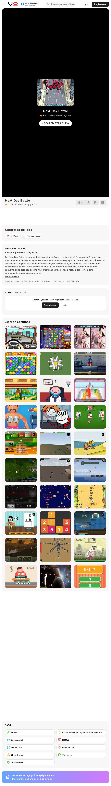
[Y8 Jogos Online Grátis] (13, 4)
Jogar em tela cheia (55, 123)
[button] (12, 276)
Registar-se (100, 4)
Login (85, 4)
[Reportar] (95, 202)
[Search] (48, 4)
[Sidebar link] (4, 4)
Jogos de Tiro (21, 281)
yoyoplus (48, 281)
